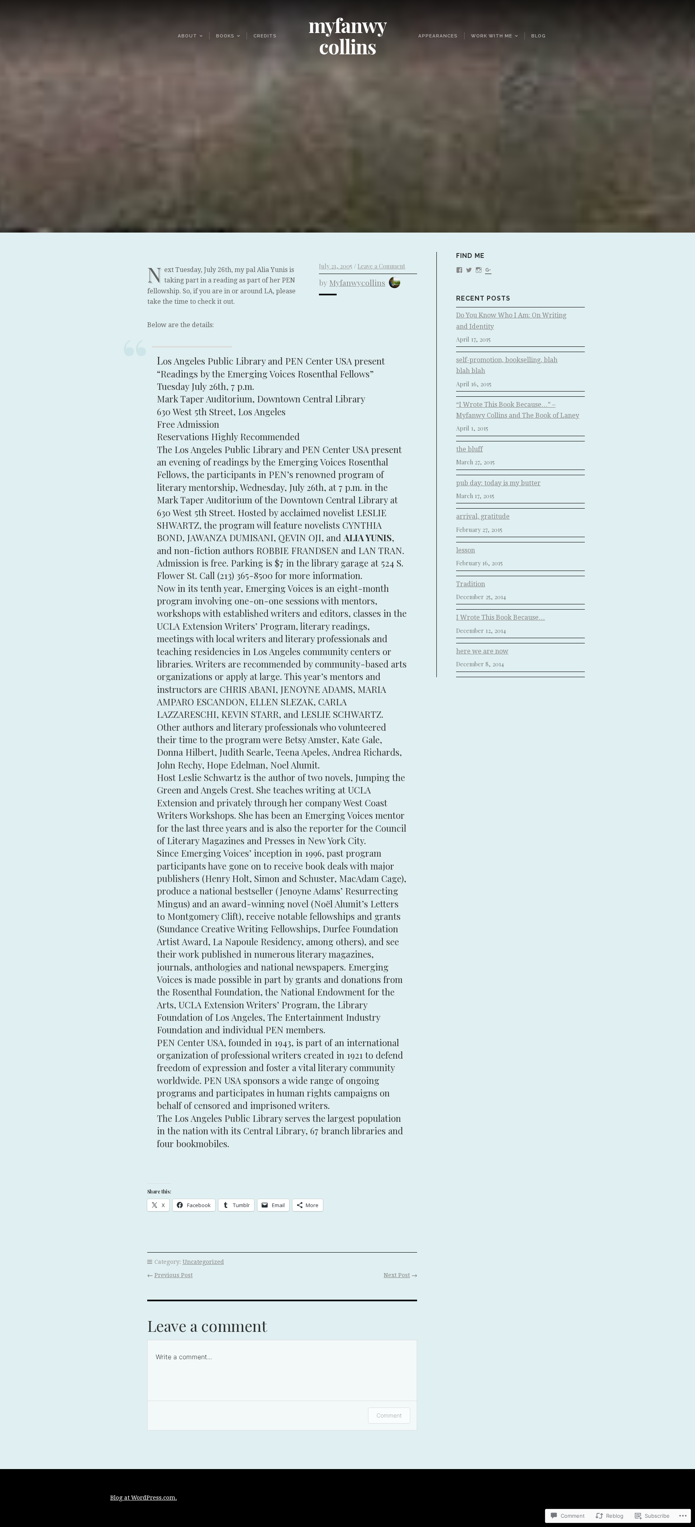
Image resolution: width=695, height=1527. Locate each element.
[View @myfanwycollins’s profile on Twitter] (469, 269)
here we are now (482, 651)
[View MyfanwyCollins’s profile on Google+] (488, 269)
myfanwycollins (357, 282)
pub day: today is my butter (498, 483)
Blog (538, 36)
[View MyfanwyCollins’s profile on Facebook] (459, 269)
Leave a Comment (381, 266)
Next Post (397, 1275)
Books (225, 36)
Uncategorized (203, 1262)
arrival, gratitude (483, 516)
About (187, 36)
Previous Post (173, 1275)
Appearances (438, 36)
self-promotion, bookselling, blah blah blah (506, 365)
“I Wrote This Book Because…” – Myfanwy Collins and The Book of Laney (517, 410)
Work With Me (491, 36)
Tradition (470, 584)
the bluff (469, 449)
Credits (265, 36)
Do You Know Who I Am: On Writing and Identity (511, 320)
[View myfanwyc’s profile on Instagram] (478, 269)
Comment (389, 1415)
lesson (465, 550)
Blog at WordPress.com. (143, 1497)
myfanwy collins (347, 35)
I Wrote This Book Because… (500, 617)
